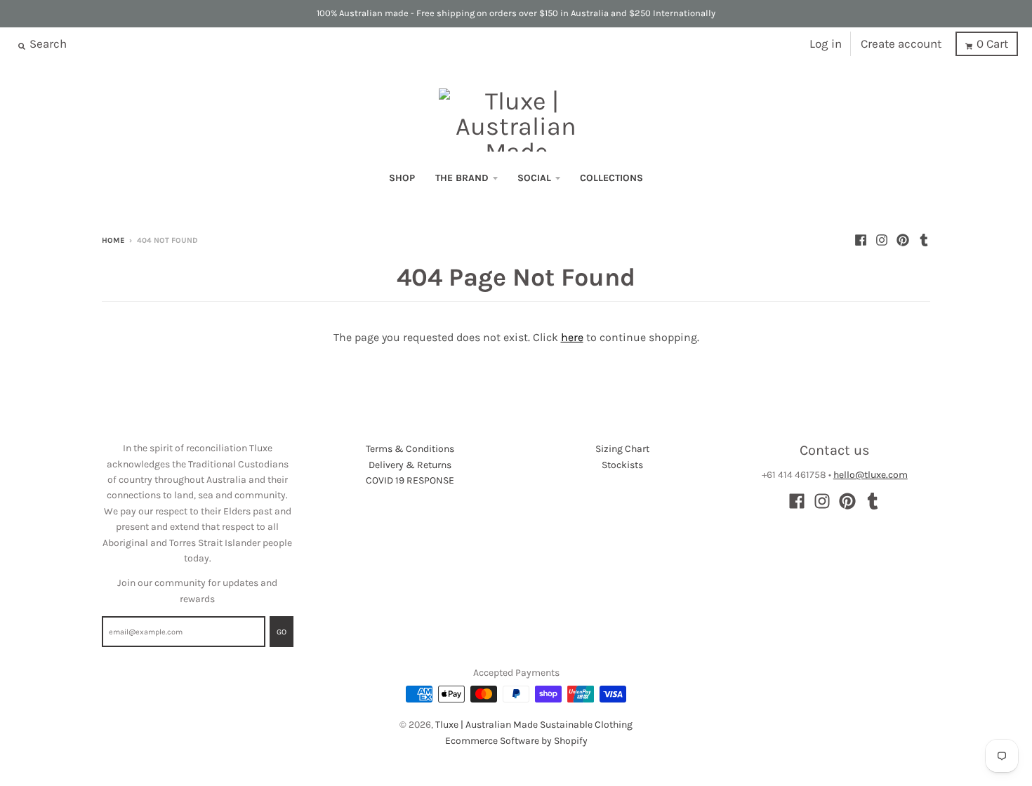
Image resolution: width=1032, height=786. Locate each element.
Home (113, 240)
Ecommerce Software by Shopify (516, 741)
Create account (901, 43)
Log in (825, 43)
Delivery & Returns (410, 465)
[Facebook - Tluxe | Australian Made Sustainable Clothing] (860, 240)
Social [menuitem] (534, 178)
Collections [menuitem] (611, 178)
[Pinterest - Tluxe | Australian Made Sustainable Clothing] (903, 240)
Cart (992, 43)
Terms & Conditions (410, 449)
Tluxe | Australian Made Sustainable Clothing (534, 725)
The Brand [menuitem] (462, 178)
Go (281, 632)
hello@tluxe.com (870, 475)
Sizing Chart (622, 449)
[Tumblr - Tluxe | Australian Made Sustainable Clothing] (924, 240)
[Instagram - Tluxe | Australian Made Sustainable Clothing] (881, 240)
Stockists (622, 465)
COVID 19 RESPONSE (410, 480)
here (572, 337)
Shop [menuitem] (402, 178)
